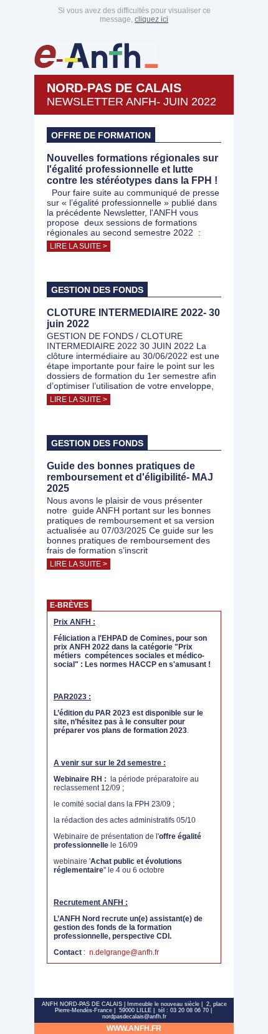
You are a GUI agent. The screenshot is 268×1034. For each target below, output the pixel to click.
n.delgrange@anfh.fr (124, 952)
